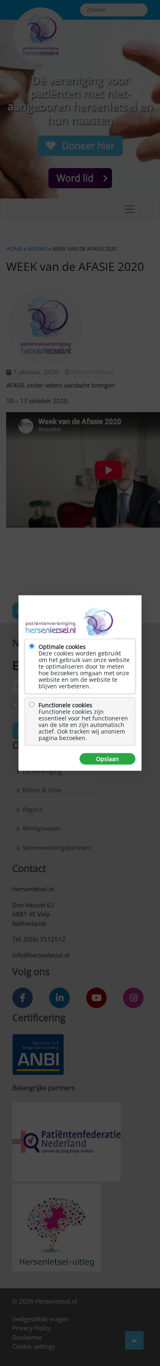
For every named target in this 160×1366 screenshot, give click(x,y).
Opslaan (107, 759)
